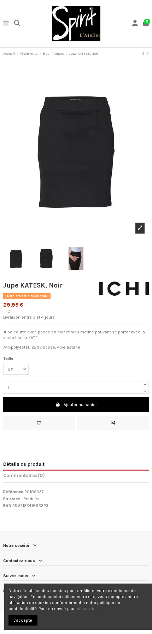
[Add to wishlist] (39, 423)
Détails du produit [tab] (24, 464)
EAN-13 (10, 505)
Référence (13, 491)
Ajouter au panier (80, 404)
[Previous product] (144, 53)
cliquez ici (87, 608)
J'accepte (23, 620)
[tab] (76, 476)
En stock (11, 498)
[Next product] (147, 53)
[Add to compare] (113, 423)
